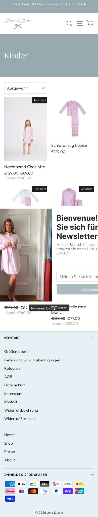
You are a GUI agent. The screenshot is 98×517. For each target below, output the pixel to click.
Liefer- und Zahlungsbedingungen (32, 360)
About (9, 459)
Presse (9, 451)
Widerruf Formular (20, 418)
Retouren (12, 368)
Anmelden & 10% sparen (25, 475)
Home (9, 434)
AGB (8, 376)
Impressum (13, 393)
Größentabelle (16, 351)
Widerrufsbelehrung (21, 410)
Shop (8, 443)
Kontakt (12, 338)
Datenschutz (14, 385)
